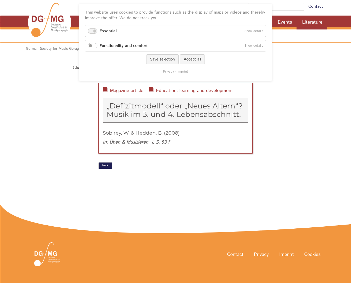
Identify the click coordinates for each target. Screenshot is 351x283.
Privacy (261, 254)
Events (285, 22)
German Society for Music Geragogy (55, 48)
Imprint (286, 254)
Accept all (192, 59)
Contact (315, 6)
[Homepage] (49, 22)
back (105, 166)
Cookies (312, 254)
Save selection (162, 59)
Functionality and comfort (123, 46)
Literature (312, 22)
